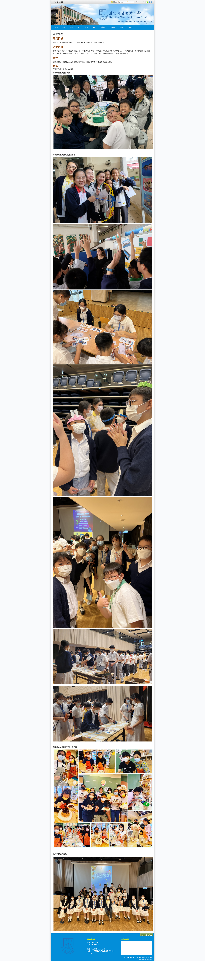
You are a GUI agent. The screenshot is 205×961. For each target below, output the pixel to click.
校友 (86, 27)
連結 (121, 27)
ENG (150, 2)
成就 (93, 27)
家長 (79, 27)
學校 (63, 27)
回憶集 (102, 27)
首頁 (56, 27)
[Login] (147, 2)
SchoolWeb (148, 959)
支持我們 (130, 27)
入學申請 (112, 27)
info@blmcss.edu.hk (98, 949)
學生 (71, 27)
